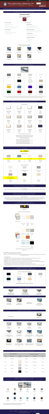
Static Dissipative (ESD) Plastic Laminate (32, 26)
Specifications (24, 190)
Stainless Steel (29, 38)
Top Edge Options (29, 41)
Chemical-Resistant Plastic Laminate (32, 27)
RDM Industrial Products (5, 4)
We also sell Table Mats (8, 33)
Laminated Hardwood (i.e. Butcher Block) (32, 35)
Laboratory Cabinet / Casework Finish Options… (11, 26)
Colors (10, 197)
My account (28, 0)
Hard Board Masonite (30, 34)
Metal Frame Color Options (9, 25)
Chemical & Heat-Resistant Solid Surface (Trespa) (33, 31)
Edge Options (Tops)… (8, 31)
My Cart (35, 0)
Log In (32, 0)
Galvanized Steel (29, 39)
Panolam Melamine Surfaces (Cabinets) (10, 32)
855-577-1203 (43, 4)
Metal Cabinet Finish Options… (9, 24)
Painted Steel (29, 40)
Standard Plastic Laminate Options (31, 25)
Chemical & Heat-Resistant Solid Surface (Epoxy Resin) (34, 30)
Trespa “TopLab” (24, 208)
